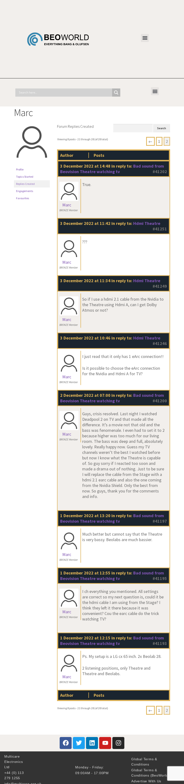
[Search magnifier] (116, 92)
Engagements (24, 191)
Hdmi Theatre (146, 223)
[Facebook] (66, 743)
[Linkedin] (92, 743)
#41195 (160, 578)
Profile (19, 169)
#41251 (160, 229)
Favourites (22, 198)
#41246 (160, 343)
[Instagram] (118, 743)
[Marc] (32, 163)
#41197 (160, 521)
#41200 (160, 401)
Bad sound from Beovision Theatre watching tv (112, 168)
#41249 (160, 286)
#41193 (160, 643)
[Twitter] (79, 743)
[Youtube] (105, 743)
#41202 (160, 171)
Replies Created (25, 184)
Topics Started (24, 176)
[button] (145, 38)
